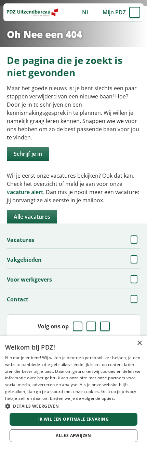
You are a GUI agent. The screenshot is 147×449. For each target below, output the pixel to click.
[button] (73, 406)
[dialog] (73, 392)
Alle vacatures (32, 216)
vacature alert (25, 192)
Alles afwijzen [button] (73, 435)
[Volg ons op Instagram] (105, 326)
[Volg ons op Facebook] (77, 326)
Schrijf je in (28, 154)
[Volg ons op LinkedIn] (91, 326)
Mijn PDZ (114, 12)
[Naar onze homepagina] (32, 12)
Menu (134, 12)
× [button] (139, 343)
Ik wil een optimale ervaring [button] (73, 419)
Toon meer (134, 239)
